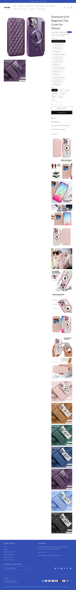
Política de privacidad (35, 586)
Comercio (6, 549)
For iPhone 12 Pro (57, 81)
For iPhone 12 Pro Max (58, 77)
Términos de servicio (9, 559)
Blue (67, 90)
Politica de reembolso (9, 554)
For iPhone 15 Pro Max (58, 41)
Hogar (5, 546)
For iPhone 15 (56, 51)
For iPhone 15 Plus (57, 44)
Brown (61, 96)
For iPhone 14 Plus (57, 61)
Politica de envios (8, 557)
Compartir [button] (55, 134)
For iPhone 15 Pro (57, 48)
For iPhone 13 (56, 74)
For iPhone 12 (56, 84)
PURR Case (9, 586)
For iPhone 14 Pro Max (58, 54)
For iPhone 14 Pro (57, 58)
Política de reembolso (25, 586)
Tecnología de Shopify (15, 586)
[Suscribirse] (28, 568)
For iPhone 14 (56, 64)
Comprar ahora (62, 112)
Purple (54, 90)
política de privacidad (9, 552)
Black (54, 96)
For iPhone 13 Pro (57, 71)
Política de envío (54, 586)
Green (63, 93)
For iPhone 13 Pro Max (58, 67)
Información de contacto (64, 586)
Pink (61, 90)
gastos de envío (65, 34)
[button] (64, 7)
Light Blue (55, 93)
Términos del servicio (45, 586)
